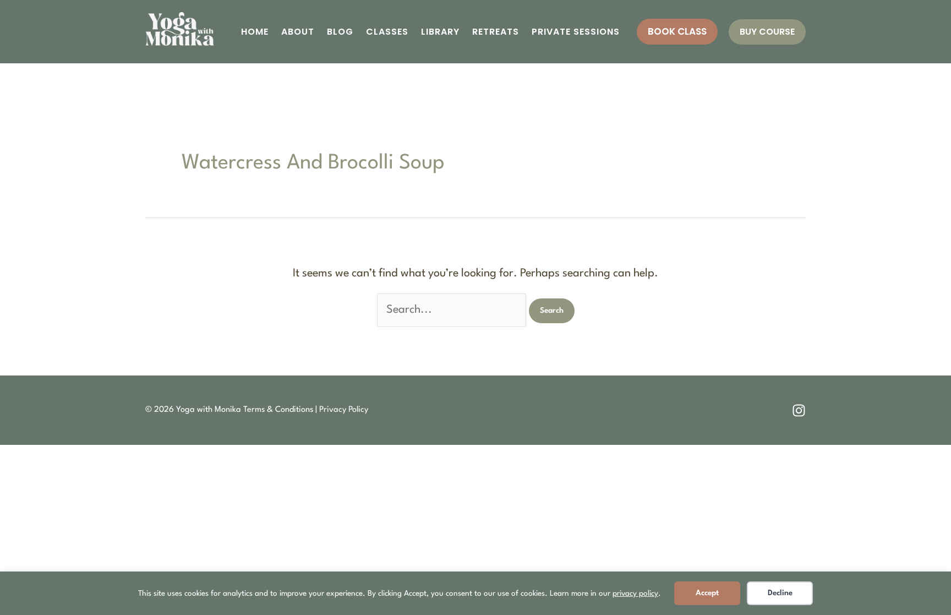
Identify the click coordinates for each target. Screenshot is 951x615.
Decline (780, 593)
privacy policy (635, 593)
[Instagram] (799, 410)
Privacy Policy (343, 410)
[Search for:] (453, 309)
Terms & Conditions (278, 410)
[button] (677, 32)
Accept (707, 593)
